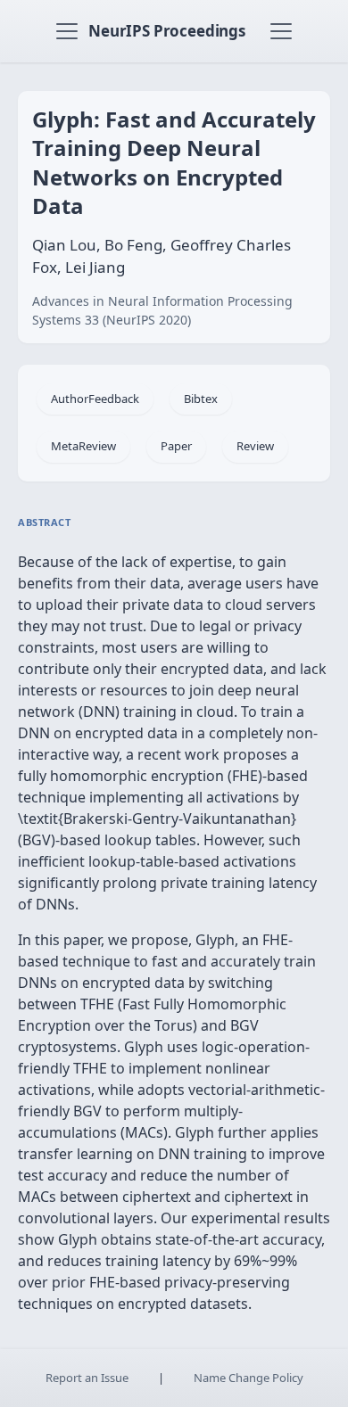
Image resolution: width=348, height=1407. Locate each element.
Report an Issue (87, 1378)
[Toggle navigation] (66, 31)
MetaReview (83, 446)
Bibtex (201, 399)
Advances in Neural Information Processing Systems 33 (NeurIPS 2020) (162, 310)
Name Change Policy (248, 1378)
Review (255, 446)
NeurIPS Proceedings (166, 31)
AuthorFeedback (95, 399)
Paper (176, 446)
